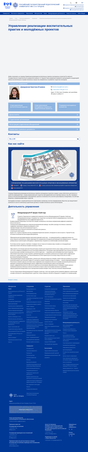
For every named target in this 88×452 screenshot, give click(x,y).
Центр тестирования (67, 362)
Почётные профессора (31, 357)
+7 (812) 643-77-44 (49, 432)
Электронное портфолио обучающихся (53, 312)
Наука (45, 13)
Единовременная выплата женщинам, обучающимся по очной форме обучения (53, 332)
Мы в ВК (12, 139)
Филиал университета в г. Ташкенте (70, 368)
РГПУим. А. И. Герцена (19, 395)
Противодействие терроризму (32, 339)
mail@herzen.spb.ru (21, 421)
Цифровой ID (29, 332)
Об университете (30, 348)
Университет (6, 13)
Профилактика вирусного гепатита (33, 302)
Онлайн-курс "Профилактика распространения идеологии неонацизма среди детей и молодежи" (34, 321)
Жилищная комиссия (30, 335)
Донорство (28, 314)
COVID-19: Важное (30, 306)
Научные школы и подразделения (15, 306)
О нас (16, 18)
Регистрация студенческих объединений (24, 124)
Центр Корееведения (67, 349)
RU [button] (82, 2)
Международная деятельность (56, 13)
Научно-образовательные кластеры (16, 308)
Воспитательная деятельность (33, 368)
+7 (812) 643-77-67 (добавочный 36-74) (53, 440)
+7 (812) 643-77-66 (13, 428)
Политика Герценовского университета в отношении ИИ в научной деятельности (16, 323)
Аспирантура (11, 299)
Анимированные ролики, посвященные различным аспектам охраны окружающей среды (34, 327)
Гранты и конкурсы (12, 337)
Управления (34, 18)
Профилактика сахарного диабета (33, 304)
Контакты (28, 359)
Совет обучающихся (49, 296)
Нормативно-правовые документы (22, 129)
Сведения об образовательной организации (74, 4)
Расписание (47, 303)
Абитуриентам (38, 13)
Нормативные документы (68, 300)
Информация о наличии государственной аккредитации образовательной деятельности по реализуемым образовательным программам (70, 315)
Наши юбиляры (29, 291)
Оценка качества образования (69, 298)
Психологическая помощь (50, 305)
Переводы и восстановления (51, 319)
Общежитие (47, 301)
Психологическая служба (31, 317)
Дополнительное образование (69, 295)
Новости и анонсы (71, 13)
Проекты (28, 386)
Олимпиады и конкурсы (50, 308)
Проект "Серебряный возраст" (32, 337)
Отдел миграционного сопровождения (71, 343)
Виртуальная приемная (31, 362)
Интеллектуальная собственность (15, 319)
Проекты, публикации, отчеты (14, 316)
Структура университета (24, 18)
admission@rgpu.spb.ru (14, 445)
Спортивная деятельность (32, 370)
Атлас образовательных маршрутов (70, 293)
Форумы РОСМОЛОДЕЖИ (50, 341)
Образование (29, 13)
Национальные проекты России (15, 339)
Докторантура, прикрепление (14, 301)
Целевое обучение (49, 321)
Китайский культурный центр (69, 345)
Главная (11, 18)
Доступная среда (80, 6)
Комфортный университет (32, 389)
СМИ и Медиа (81, 13)
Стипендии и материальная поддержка (53, 299)
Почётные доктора (30, 355)
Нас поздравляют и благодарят (33, 384)
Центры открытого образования (70, 356)
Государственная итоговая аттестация (53, 314)
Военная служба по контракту (32, 341)
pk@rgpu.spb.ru (12, 429)
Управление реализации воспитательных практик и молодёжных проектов (55, 18)
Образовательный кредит (50, 317)
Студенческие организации (19, 119)
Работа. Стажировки (49, 324)
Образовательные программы (69, 289)
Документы (47, 357)
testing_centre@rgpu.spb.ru (50, 433)
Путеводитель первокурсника (51, 289)
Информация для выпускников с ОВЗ (52, 355)
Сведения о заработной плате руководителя (74, 8)
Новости (10, 342)
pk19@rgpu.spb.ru (13, 437)
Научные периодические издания (15, 310)
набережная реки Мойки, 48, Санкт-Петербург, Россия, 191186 (22, 403)
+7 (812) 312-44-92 (13, 421)
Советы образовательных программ (70, 291)
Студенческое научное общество (15, 329)
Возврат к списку (12, 279)
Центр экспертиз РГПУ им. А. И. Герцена (16, 331)
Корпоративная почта (31, 289)
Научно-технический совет (14, 326)
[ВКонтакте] (70, 429)
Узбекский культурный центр (69, 347)
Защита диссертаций (12, 303)
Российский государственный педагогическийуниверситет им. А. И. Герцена (39, 5)
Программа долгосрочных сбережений (34, 330)
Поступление (65, 302)
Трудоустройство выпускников (51, 350)
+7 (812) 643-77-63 (13, 444)
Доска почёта (14, 115)
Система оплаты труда (31, 295)
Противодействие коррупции (77, 9)
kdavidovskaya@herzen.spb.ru (60, 87)
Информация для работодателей (52, 353)
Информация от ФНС (30, 308)
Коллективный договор (31, 293)
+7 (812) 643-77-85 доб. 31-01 (60, 89)
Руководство (29, 353)
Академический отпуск (50, 335)
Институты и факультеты (17, 13)
